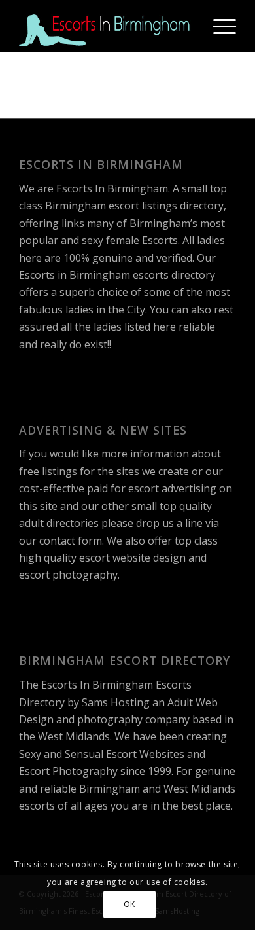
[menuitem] (218, 26)
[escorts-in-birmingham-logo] (105, 26)
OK (129, 904)
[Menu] (218, 26)
